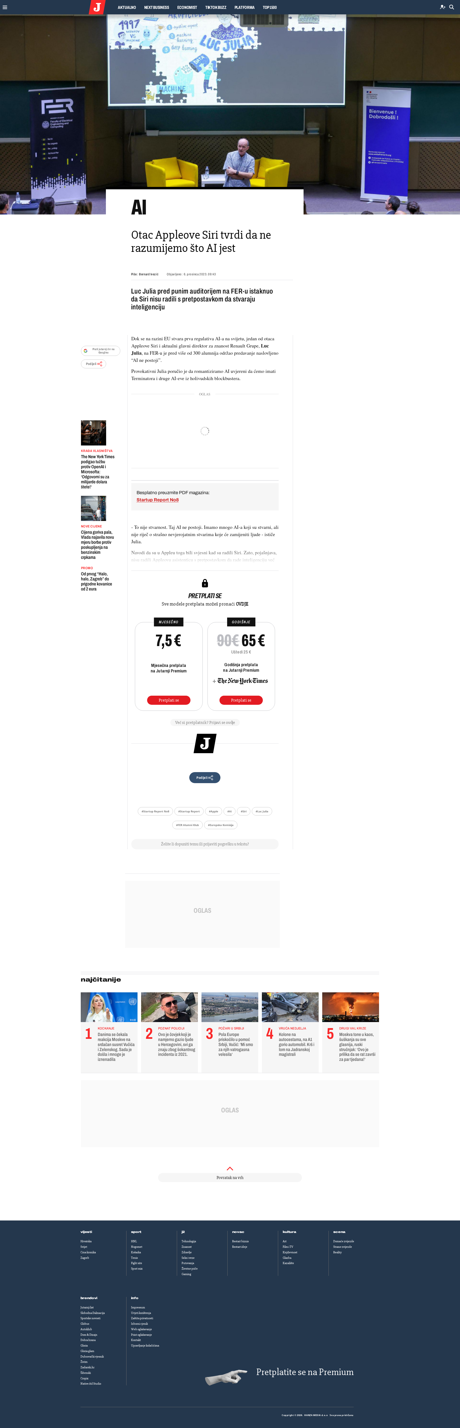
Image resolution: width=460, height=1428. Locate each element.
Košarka (136, 1252)
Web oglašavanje (141, 1329)
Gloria (84, 1345)
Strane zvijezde (342, 1247)
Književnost (290, 1252)
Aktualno (127, 7)
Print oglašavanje (141, 1335)
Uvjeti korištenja (141, 1313)
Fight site (136, 1263)
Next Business (156, 7)
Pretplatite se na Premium (305, 1372)
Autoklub (86, 1329)
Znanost (187, 1247)
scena (339, 1232)
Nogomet (136, 1247)
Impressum (138, 1307)
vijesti (86, 1232)
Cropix (84, 1378)
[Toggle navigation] (3, 6)
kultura (289, 1232)
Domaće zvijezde (343, 1241)
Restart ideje (239, 1247)
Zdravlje (187, 1252)
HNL (134, 1241)
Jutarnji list (87, 1307)
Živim (83, 1362)
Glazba (287, 1258)
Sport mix (137, 1269)
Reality (337, 1252)
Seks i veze (188, 1258)
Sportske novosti (90, 1318)
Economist (187, 7)
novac (238, 1232)
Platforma (245, 7)
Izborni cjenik (139, 1324)
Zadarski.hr (87, 1367)
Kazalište (288, 1263)
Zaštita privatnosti (142, 1318)
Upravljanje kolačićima (145, 1345)
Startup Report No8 (158, 499)
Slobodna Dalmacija (92, 1313)
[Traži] (451, 7)
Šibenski (85, 1373)
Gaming (186, 1274)
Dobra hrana (88, 1340)
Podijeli (91, 364)
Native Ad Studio (90, 1384)
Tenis (134, 1258)
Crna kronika (88, 1252)
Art (285, 1241)
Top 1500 (270, 7)
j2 (183, 1232)
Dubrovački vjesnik (92, 1357)
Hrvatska (86, 1241)
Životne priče (190, 1269)
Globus (84, 1324)
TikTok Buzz (215, 7)
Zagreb (84, 1258)
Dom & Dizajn (88, 1335)
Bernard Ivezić (148, 274)
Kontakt (136, 1340)
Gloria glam (87, 1351)
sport (136, 1232)
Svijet (83, 1247)
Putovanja (188, 1263)
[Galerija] (230, 114)
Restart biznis (240, 1241)
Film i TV (288, 1247)
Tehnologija (189, 1241)
